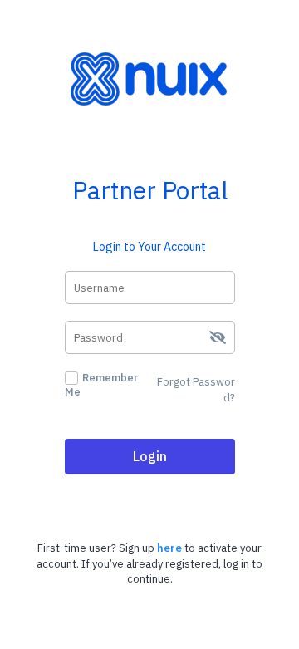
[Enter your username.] (150, 287)
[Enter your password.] (150, 337)
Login (150, 456)
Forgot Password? (196, 390)
